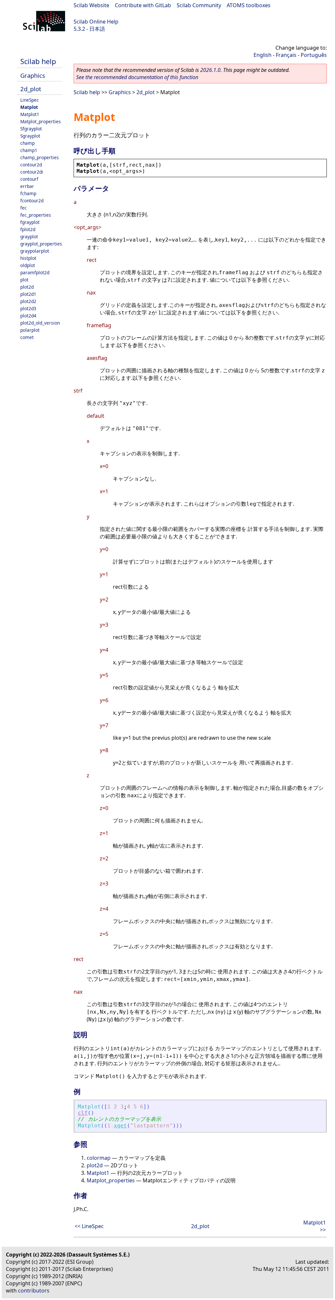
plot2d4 (28, 315)
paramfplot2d (34, 272)
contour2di (31, 172)
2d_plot (30, 89)
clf (83, 1113)
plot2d (27, 287)
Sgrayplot (30, 136)
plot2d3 (28, 308)
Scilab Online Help (96, 21)
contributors (33, 1290)
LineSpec (29, 100)
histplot (28, 258)
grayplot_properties (41, 244)
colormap (99, 1157)
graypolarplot (34, 251)
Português (314, 55)
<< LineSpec (89, 1226)
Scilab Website (91, 5)
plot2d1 (28, 294)
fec (23, 208)
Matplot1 (29, 114)
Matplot (29, 107)
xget (120, 1126)
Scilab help (38, 61)
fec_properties (35, 215)
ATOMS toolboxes (249, 5)
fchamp (28, 193)
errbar (27, 186)
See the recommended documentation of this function (137, 77)
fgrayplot (30, 222)
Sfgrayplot (31, 129)
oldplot (27, 265)
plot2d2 (28, 301)
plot (24, 280)
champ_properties (39, 157)
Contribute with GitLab (143, 5)
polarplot (30, 330)
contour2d (31, 164)
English (263, 55)
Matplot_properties (40, 121)
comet (27, 337)
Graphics (32, 75)
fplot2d (27, 229)
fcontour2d (32, 200)
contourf (29, 179)
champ (27, 143)
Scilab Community (199, 5)
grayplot (29, 236)
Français (286, 55)
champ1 (28, 150)
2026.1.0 (210, 70)
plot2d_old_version (40, 323)
